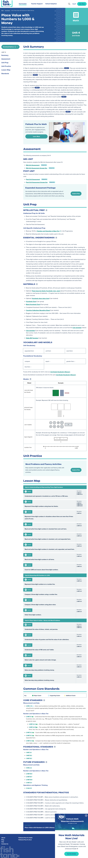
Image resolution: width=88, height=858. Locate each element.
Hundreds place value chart (40, 298)
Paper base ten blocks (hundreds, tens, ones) (46, 291)
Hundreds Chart (31, 301)
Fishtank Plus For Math (25, 838)
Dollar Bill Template (32, 338)
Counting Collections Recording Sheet (38, 310)
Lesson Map (5, 70)
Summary (4, 55)
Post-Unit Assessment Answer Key (37, 182)
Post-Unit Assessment (33, 179)
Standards (5, 73)
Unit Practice (6, 66)
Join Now (82, 4)
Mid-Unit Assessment (33, 165)
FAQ (2, 842)
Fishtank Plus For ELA (25, 840)
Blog (2, 840)
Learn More (36, 136)
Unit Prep (4, 62)
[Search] (69, 4)
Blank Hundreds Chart (33, 304)
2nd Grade (7, 10)
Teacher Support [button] (37, 4)
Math (2, 10)
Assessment (5, 59)
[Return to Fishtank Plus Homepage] (6, 3)
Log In (74, 4)
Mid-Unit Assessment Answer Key (36, 168)
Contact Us (4, 844)
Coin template (77, 328)
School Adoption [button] (51, 4)
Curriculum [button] (23, 4)
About (3, 838)
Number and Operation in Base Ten (48, 231)
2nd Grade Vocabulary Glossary (60, 372)
